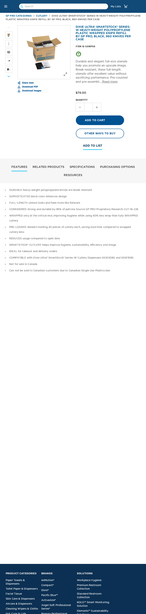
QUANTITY (82, 100)
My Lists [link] (116, 6)
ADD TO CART (95, 120)
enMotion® (47, 580)
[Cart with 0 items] (126, 6)
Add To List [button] (92, 145)
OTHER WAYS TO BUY (100, 133)
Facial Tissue (14, 593)
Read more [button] (109, 81)
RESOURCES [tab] (73, 175)
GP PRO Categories (19, 15)
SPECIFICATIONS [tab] (82, 167)
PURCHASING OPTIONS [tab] (117, 167)
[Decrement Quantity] (80, 107)
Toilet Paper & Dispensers (22, 588)
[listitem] (8, 35)
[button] (6, 6)
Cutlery (41, 15)
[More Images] (8, 27)
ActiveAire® (48, 600)
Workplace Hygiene (89, 580)
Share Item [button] (27, 82)
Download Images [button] (31, 90)
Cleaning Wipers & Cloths (22, 608)
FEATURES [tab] (19, 167)
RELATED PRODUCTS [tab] (48, 167)
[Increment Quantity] (97, 107)
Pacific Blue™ (49, 595)
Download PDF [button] (29, 86)
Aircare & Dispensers (19, 603)
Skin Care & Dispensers (20, 598)
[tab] (19, 167)
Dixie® (45, 590)
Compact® (47, 585)
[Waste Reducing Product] (78, 53)
